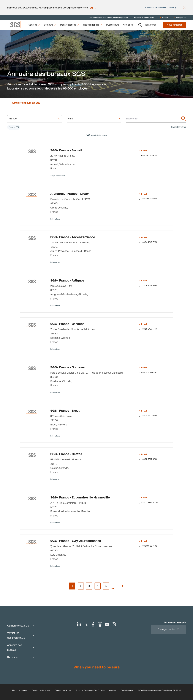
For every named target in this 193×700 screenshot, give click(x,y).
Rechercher (150, 24)
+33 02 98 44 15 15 (149, 416)
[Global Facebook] (93, 624)
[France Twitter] (86, 624)
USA (92, 8)
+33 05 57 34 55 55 (149, 285)
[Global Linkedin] (79, 624)
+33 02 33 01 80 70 (149, 502)
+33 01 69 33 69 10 (149, 199)
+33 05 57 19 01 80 (149, 372)
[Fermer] (184, 7)
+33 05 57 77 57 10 (149, 329)
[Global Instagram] (114, 624)
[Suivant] (122, 586)
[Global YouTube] (107, 624)
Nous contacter (174, 24)
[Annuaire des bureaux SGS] (26, 99)
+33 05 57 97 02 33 (149, 459)
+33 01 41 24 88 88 (149, 155)
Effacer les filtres (178, 127)
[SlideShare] (100, 624)
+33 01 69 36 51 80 (149, 546)
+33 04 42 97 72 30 (149, 242)
